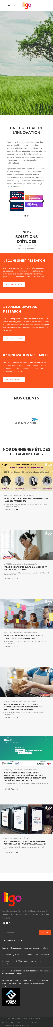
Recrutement (16, 1022)
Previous (10, 201)
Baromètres (28, 564)
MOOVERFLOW (40, 1018)
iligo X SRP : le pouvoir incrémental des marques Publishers (25, 499)
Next (42, 201)
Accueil (4, 1022)
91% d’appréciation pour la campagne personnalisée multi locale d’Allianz (24, 842)
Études (26, 495)
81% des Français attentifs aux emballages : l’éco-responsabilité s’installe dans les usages (22, 707)
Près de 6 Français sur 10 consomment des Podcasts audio (25, 568)
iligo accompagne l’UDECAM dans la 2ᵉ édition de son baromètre (23, 636)
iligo (30, 838)
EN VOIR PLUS (9, 510)
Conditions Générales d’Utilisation (17, 1025)
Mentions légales (31, 1022)
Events (31, 495)
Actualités (19, 495)
